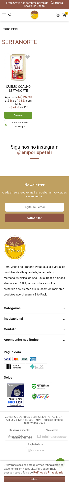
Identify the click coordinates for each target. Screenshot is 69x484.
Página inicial (10, 29)
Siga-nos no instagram (34, 149)
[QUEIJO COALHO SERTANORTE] (18, 91)
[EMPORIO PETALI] (34, 15)
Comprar (18, 115)
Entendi (34, 479)
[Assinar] (34, 218)
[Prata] (15, 395)
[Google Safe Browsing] (40, 396)
